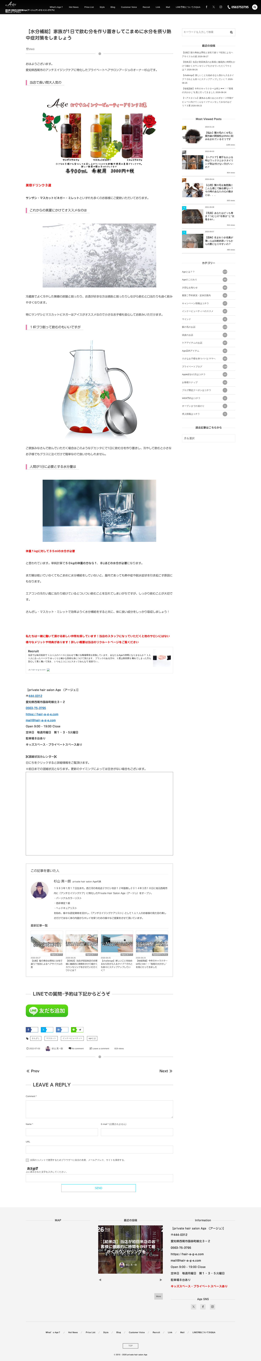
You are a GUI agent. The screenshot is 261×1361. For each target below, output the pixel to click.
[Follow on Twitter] (213, 7)
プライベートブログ (204, 366)
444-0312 (35, 696)
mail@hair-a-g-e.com (41, 720)
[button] (254, 7)
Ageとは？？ (56, 955)
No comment (78, 1048)
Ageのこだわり (204, 279)
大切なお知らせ (204, 287)
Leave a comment (101, 1048)
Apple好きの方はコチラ (204, 374)
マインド (204, 319)
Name (29, 1124)
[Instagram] (220, 7)
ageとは (92, 1038)
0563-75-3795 (36, 708)
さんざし (36, 1038)
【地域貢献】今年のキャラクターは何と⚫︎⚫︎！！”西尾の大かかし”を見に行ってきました (152, 964)
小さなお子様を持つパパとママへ (204, 358)
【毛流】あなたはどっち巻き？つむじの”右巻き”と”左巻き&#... (219, 216)
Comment (30, 1096)
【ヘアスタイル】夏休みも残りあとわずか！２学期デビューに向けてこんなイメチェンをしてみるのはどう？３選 (207, 102)
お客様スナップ (204, 382)
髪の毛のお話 (204, 327)
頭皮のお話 (204, 335)
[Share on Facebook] (206, 7)
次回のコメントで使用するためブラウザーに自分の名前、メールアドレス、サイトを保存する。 (78, 1160)
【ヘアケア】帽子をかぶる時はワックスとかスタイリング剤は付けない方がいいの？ (219, 162)
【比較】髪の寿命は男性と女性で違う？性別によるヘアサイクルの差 (46, 964)
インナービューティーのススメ (204, 311)
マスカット (51, 1038)
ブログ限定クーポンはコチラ (203, 390)
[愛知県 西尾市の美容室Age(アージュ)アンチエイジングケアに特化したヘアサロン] (10, 4)
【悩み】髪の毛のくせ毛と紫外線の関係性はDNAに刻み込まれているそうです (219, 135)
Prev (35, 1071)
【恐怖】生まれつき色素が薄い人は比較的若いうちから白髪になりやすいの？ (219, 240)
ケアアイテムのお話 (204, 343)
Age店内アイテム (160, 955)
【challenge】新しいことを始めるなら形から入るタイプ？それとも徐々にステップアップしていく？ (117, 965)
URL (28, 1141)
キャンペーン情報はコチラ (204, 303)
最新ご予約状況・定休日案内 (204, 295)
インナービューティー (72, 1038)
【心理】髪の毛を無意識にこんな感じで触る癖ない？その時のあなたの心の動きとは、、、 (219, 190)
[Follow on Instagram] (212, 1307)
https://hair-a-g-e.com (42, 714)
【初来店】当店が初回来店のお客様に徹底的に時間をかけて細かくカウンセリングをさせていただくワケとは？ (81, 965)
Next (163, 1071)
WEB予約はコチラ (204, 398)
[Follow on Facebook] (203, 1307)
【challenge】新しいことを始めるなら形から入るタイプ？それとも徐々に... (130, 1247)
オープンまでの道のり (204, 406)
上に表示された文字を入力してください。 (47, 1172)
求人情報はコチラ (204, 414)
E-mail (104, 1124)
